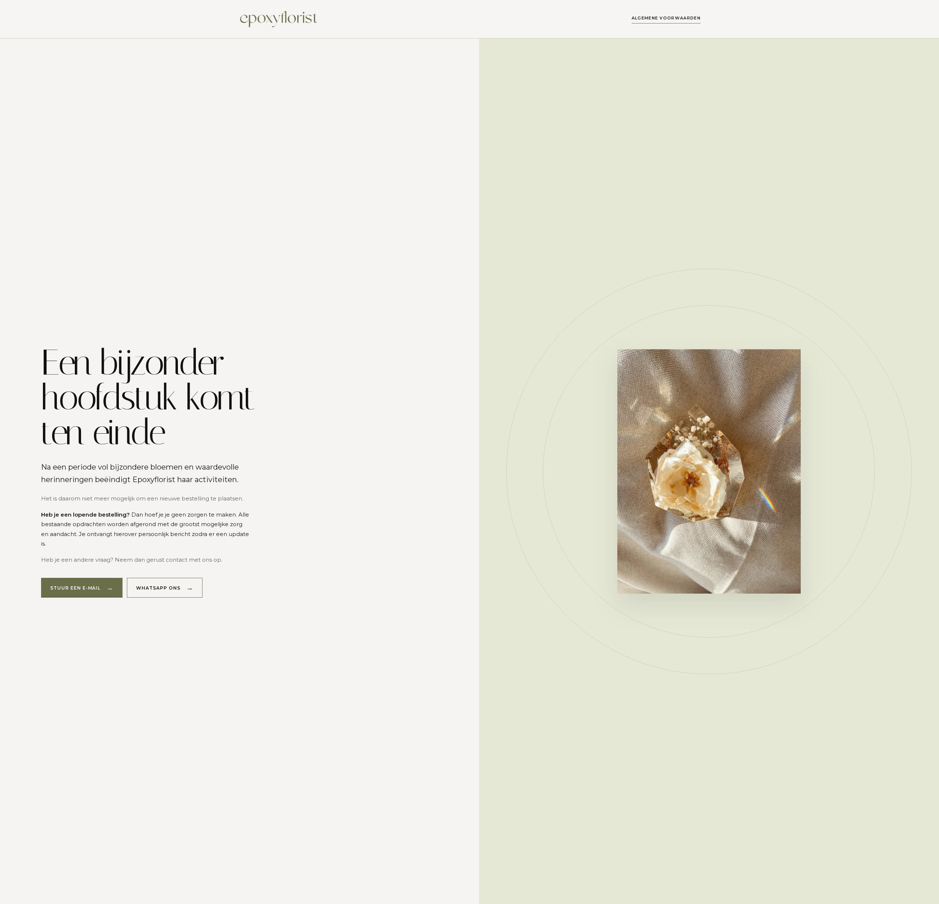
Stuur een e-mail (75, 588)
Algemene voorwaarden (666, 18)
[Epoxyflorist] (279, 19)
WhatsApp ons (158, 588)
